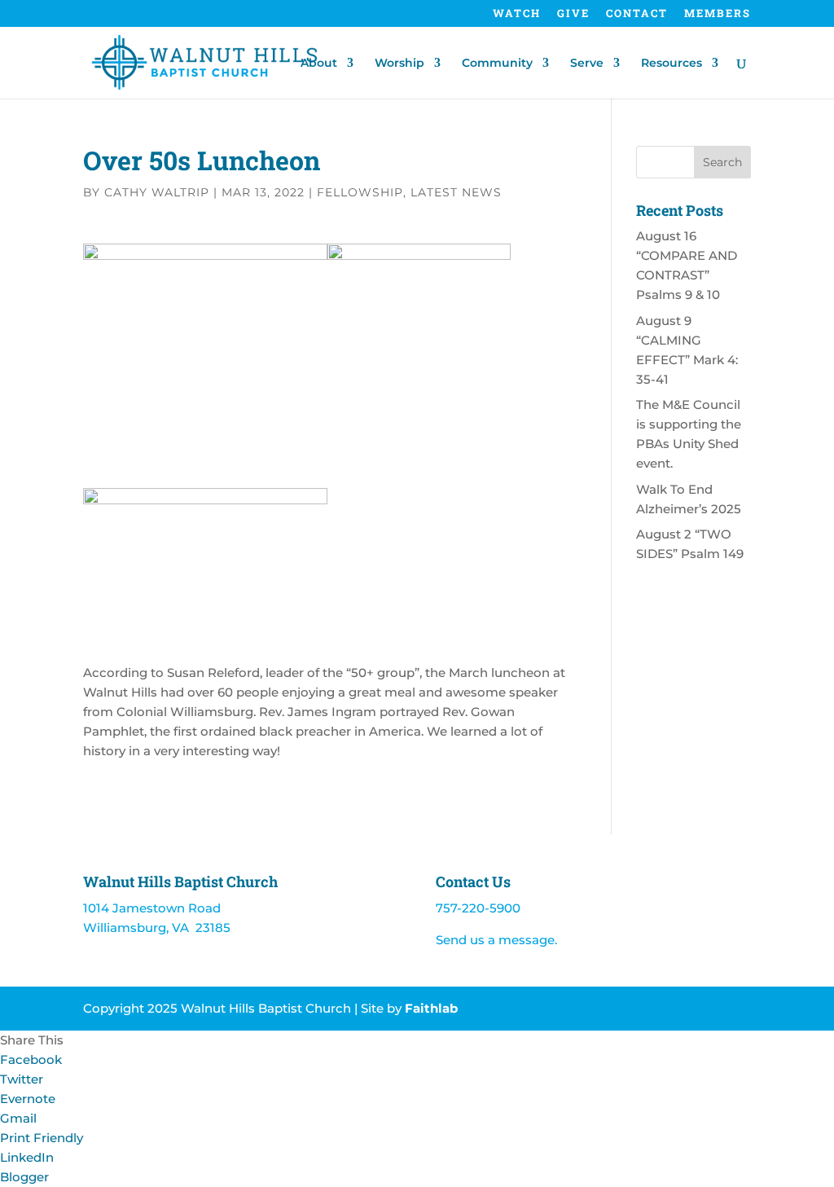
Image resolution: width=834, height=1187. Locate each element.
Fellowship (360, 192)
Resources (671, 63)
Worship (399, 63)
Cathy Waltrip (156, 192)
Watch (517, 14)
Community (497, 63)
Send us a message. (496, 939)
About (319, 63)
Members (717, 14)
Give (573, 14)
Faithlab (431, 1008)
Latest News (456, 192)
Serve (587, 63)
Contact (637, 14)
